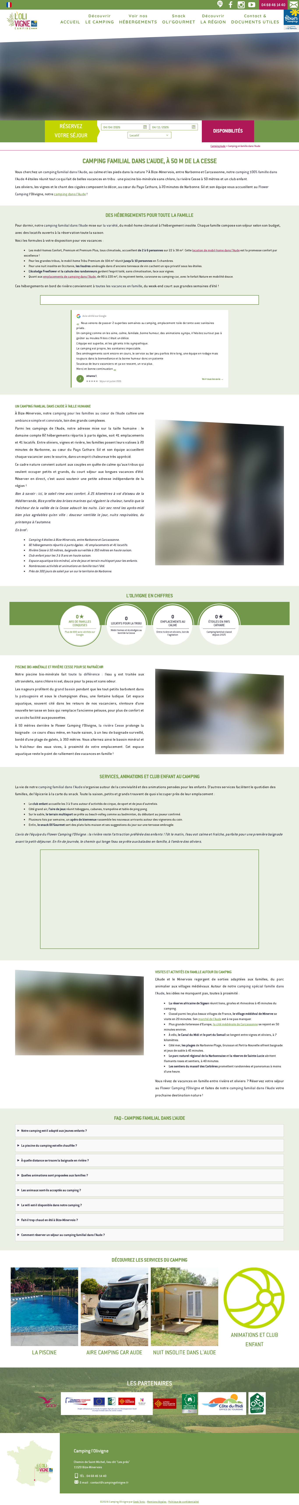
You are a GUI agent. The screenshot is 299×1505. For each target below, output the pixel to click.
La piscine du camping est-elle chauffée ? (49, 1145)
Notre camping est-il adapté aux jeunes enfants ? (54, 1131)
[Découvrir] (164, 1403)
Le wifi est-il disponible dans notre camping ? (51, 1205)
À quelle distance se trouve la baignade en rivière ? (55, 1160)
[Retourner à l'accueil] (22, 20)
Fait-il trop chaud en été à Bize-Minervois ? (49, 1220)
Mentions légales (157, 1501)
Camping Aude (218, 146)
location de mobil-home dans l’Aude (216, 250)
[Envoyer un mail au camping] (293, 5)
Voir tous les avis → (212, 379)
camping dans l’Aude (70, 194)
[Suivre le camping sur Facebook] (231, 5)
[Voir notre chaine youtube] (253, 5)
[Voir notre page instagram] (241, 5)
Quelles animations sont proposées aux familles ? (54, 1175)
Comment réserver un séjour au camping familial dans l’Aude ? (63, 1235)
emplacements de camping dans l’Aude (69, 276)
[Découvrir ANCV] (48, 1403)
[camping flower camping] (291, 20)
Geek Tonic (139, 1501)
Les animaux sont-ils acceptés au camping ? (51, 1190)
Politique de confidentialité (183, 1501)
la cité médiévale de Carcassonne (235, 1024)
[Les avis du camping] (220, 5)
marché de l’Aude (209, 1019)
